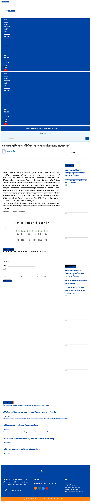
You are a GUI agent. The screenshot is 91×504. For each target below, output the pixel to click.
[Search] (87, 138)
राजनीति (6, 29)
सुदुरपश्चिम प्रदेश (12, 53)
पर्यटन (5, 32)
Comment (6, 261)
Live (6, 70)
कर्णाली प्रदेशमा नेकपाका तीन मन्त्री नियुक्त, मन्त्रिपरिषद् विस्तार (21, 449)
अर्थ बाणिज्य (7, 27)
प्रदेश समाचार (7, 36)
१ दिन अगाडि (7, 416)
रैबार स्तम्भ (6, 58)
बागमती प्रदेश (11, 43)
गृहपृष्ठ (5, 20)
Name (5, 265)
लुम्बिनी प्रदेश (11, 48)
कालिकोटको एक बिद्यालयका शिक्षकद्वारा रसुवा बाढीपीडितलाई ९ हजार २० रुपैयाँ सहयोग (75, 173)
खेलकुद (6, 65)
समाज (5, 55)
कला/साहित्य (7, 34)
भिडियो (5, 67)
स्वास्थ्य (6, 24)
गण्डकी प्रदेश (11, 46)
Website (5, 273)
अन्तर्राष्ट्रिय (6, 63)
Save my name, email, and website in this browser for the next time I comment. (30, 277)
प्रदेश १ (9, 39)
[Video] (35, 488)
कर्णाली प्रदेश (11, 51)
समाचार (6, 22)
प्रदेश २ (9, 41)
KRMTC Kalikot (65, 499)
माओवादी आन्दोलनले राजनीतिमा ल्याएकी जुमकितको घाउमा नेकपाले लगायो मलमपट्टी (75, 290)
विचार (5, 60)
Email (5, 269)
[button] (4, 138)
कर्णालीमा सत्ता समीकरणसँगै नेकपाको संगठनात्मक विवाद (20, 425)
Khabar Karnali (47, 499)
